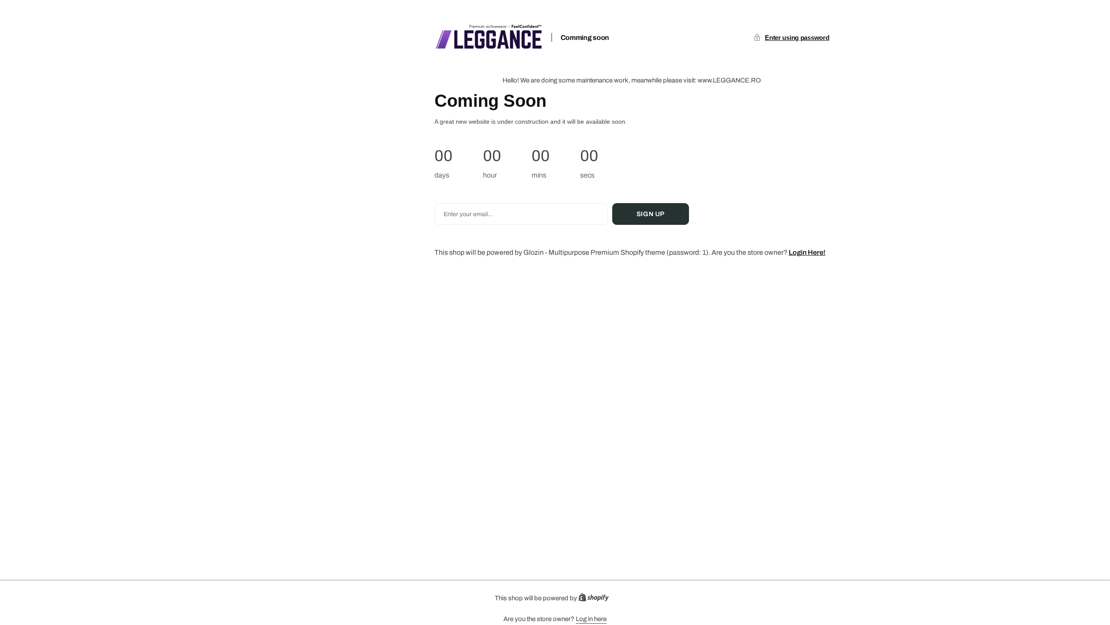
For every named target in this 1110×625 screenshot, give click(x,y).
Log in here (591, 618)
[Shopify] (596, 599)
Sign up (651, 214)
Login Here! (807, 252)
